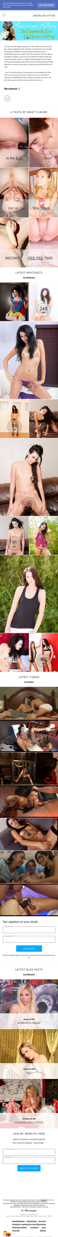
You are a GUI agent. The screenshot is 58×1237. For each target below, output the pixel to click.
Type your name (9, 926)
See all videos (29, 682)
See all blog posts (29, 974)
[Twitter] (7, 99)
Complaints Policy (26, 1224)
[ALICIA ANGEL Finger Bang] (29, 834)
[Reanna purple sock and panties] (29, 322)
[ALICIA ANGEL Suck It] (29, 801)
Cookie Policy (34, 1227)
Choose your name (10, 1149)
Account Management (18, 1221)
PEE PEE (35, 258)
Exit (20, 158)
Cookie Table (16, 1230)
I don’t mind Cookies (46, 5)
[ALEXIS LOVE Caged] (29, 768)
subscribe (29, 949)
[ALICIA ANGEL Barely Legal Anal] (29, 703)
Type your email (9, 936)
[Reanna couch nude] (14, 517)
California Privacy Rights (19, 1227)
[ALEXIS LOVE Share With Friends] (29, 867)
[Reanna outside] (29, 556)
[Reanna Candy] (14, 634)
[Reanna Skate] (43, 283)
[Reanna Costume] (14, 283)
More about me (10, 88)
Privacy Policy (16, 1224)
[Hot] (29, 1030)
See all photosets (29, 278)
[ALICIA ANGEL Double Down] (29, 900)
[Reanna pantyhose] (29, 439)
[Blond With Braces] (29, 980)
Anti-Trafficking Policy (39, 1224)
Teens (45, 208)
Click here (43, 1200)
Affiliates (43, 1230)
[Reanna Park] (43, 517)
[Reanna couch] (43, 400)
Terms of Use (42, 1221)
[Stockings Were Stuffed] (29, 1080)
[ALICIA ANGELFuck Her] (29, 736)
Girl (23, 208)
